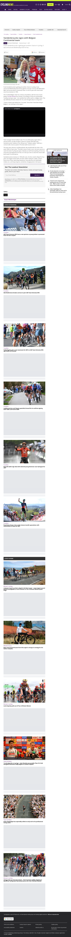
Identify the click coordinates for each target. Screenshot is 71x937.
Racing (16, 9)
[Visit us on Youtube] (43, 4)
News (9, 9)
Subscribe (50, 4)
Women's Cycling (25, 9)
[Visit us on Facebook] (36, 4)
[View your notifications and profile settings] (62, 4)
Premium (34, 9)
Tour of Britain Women (29, 29)
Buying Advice (48, 9)
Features (57, 9)
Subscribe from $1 (61, 29)
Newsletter (42, 52)
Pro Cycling (6, 34)
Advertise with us (40, 927)
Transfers (41, 29)
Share (7, 52)
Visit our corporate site (53, 914)
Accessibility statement (9, 927)
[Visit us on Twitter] (38, 4)
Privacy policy (39, 924)
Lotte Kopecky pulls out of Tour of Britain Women (58, 166)
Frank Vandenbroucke (37, 34)
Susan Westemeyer (13, 43)
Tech (40, 9)
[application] (24, 122)
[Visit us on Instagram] (40, 4)
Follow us (35, 52)
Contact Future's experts (25, 924)
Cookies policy (54, 924)
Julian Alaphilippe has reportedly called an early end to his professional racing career (58, 190)
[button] (67, 4)
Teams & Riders (13, 34)
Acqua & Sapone (27, 34)
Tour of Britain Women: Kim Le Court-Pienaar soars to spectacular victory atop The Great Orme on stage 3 (58, 160)
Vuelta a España (16, 29)
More (63, 9)
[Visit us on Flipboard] (45, 4)
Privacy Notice (8, 180)
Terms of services (21, 179)
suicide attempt (12, 96)
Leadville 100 (50, 29)
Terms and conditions (9, 924)
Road (5, 195)
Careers (21, 927)
